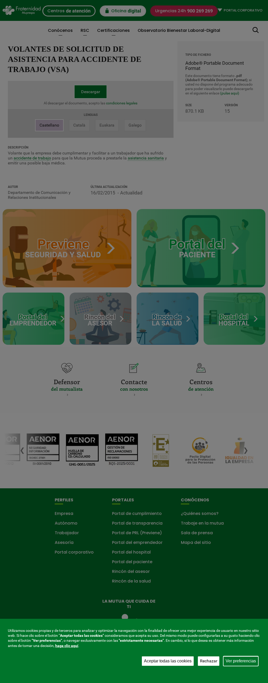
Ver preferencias (241, 661)
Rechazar (208, 660)
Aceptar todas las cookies (168, 661)
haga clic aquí (66, 646)
